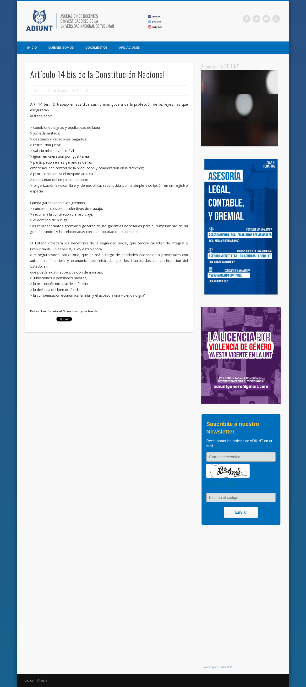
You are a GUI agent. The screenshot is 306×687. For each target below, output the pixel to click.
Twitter (256, 19)
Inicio (32, 47)
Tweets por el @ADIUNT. (218, 667)
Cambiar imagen (223, 484)
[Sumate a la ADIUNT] (239, 145)
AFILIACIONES (129, 47)
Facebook (247, 19)
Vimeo (266, 19)
